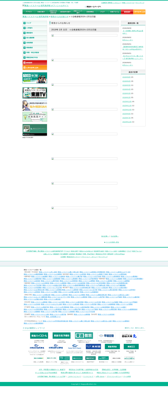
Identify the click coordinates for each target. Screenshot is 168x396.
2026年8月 (126, 77)
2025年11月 (127, 105)
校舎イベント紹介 (111, 251)
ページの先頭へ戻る (112, 242)
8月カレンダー (127, 40)
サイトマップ (139, 3)
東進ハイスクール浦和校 (39, 302)
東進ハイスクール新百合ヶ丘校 (118, 295)
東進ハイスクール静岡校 (82, 314)
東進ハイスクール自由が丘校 (52, 285)
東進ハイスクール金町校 (57, 276)
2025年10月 (127, 110)
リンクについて (88, 376)
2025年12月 (127, 101)
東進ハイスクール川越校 (110, 302)
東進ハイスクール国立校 (100, 287)
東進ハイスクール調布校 (70, 290)
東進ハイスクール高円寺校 (50, 281)
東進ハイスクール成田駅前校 (127, 309)
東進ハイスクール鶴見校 (79, 297)
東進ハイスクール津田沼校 (108, 309)
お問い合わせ (100, 376)
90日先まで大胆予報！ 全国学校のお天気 (83, 369)
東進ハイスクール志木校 (32, 304)
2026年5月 (126, 85)
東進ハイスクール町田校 (32, 292)
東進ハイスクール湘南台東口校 (96, 295)
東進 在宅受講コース (53, 316)
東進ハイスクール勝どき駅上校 (68, 272)
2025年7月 (126, 118)
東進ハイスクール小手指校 (128, 302)
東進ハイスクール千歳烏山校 (95, 285)
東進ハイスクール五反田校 (76, 283)
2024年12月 (127, 122)
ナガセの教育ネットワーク (34, 328)
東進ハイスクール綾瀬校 (39, 276)
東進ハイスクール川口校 (93, 302)
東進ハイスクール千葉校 (90, 309)
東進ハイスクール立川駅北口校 (34, 290)
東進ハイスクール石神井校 (69, 281)
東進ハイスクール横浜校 (52, 299)
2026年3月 (126, 93)
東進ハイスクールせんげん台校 (51, 304)
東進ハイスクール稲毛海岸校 (79, 307)
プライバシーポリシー (114, 376)
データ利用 (127, 376)
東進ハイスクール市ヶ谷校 (48, 272)
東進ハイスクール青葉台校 (41, 295)
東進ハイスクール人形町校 (53, 274)
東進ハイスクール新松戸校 (72, 309)
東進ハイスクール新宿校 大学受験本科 (92, 272)
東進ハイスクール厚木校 (59, 295)
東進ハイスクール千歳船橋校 (116, 285)
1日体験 (63, 257)
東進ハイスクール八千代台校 (85, 311)
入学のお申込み (119, 254)
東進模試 (79, 254)
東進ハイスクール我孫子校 (40, 307)
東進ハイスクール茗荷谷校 (118, 274)
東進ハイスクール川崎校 (77, 295)
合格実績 (72, 254)
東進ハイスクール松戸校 (49, 311)
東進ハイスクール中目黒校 (32, 287)
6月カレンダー (127, 65)
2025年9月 (126, 114)
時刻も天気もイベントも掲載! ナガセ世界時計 (113, 373)
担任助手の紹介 (99, 251)
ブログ (129, 251)
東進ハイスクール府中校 (127, 290)
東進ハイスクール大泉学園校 (132, 279)
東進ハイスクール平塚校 (114, 297)
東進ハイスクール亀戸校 (74, 276)
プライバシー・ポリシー (89, 257)
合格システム (47, 254)
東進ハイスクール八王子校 (88, 290)
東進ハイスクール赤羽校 (78, 274)
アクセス (67, 251)
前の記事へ (105, 236)
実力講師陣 (64, 254)
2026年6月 (126, 81)
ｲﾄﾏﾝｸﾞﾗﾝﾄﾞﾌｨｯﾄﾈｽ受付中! (37, 354)
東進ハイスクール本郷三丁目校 (97, 274)
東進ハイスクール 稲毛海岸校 (36, 17)
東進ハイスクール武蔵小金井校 (68, 292)
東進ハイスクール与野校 (124, 304)
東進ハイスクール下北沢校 (32, 285)
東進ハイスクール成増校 (104, 281)
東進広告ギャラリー (29, 134)
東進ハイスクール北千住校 (92, 276)
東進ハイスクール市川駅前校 (59, 307)
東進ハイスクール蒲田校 (58, 283)
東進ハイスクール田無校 (54, 290)
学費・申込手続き (89, 254)
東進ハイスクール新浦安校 (53, 309)
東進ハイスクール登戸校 (96, 297)
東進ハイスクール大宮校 (56, 302)
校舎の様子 (74, 251)
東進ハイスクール (128, 3)
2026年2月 (126, 97)
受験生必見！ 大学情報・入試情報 (114, 369)
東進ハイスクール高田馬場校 (33, 274)
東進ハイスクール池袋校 (114, 279)
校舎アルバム (136, 251)
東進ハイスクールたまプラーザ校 (59, 297)
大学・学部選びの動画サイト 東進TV (52, 369)
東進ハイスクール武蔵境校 (89, 292)
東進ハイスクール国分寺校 (118, 287)
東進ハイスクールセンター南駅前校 (35, 297)
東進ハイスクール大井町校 (40, 283)
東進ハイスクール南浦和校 (106, 304)
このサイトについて (74, 376)
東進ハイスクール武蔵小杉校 (33, 299)
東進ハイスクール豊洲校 (129, 276)
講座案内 (56, 254)
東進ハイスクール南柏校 (66, 311)
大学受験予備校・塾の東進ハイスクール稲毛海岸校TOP (44, 251)
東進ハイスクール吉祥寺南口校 (80, 287)
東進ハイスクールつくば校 (40, 314)
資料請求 (110, 254)
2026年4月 (126, 89)
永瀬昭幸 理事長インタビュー (111, 3)
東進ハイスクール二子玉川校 (52, 287)
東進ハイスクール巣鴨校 (87, 281)
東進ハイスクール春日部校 (75, 302)
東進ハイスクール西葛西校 (51, 279)
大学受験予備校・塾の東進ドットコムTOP (51, 376)
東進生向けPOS (101, 254)
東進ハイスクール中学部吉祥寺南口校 (55, 321)
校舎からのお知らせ (59, 17)
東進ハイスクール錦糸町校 (111, 276)
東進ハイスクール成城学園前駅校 (74, 285)
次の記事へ (114, 236)
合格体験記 (122, 251)
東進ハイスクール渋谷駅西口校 (117, 283)
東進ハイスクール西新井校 (32, 279)
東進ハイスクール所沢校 (88, 304)
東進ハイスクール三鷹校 (49, 292)
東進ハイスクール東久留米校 (107, 290)
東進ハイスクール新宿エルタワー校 (118, 272)
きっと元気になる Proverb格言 (46, 373)
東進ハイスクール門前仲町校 (88, 279)
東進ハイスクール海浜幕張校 (100, 307)
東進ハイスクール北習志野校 (33, 309)
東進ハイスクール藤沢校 (131, 297)
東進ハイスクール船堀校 (69, 279)
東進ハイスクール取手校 (58, 314)
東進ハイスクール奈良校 (106, 314)
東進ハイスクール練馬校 (121, 281)
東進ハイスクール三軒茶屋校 (96, 283)
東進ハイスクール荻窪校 (32, 281)
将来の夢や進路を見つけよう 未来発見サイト (77, 373)
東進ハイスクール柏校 (118, 307)
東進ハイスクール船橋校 (32, 311)
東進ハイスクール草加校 (71, 304)
